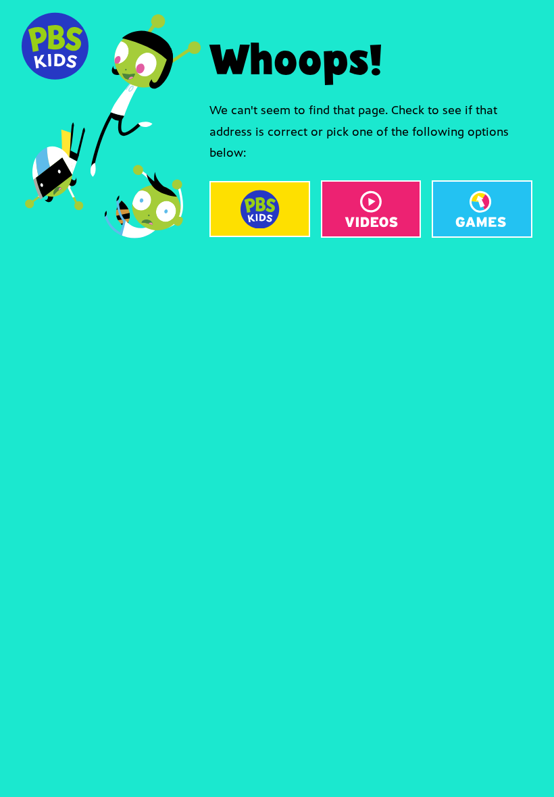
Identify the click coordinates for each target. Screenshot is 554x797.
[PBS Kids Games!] (482, 209)
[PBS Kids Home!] (259, 209)
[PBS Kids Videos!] (371, 209)
